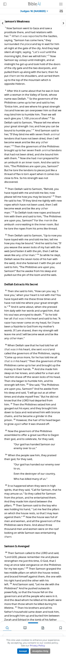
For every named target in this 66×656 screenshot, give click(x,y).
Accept (23, 651)
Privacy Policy (37, 645)
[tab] (7, 628)
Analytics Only (40, 651)
